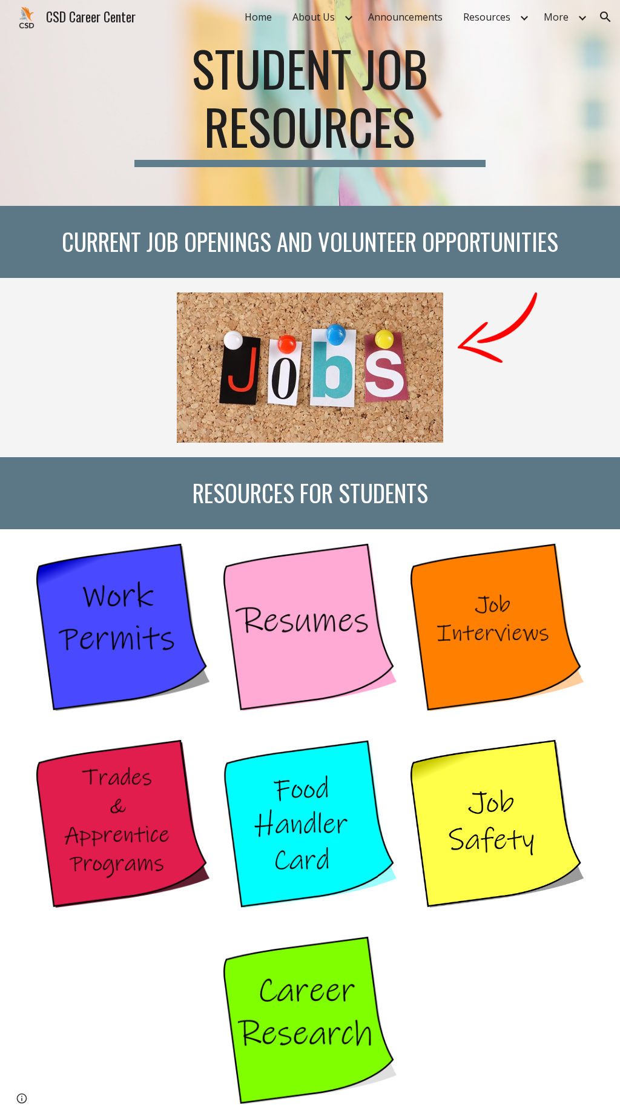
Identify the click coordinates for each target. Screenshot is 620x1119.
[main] (310, 103)
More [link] (556, 17)
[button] (605, 16)
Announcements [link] (405, 17)
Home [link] (258, 17)
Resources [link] (486, 17)
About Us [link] (313, 17)
